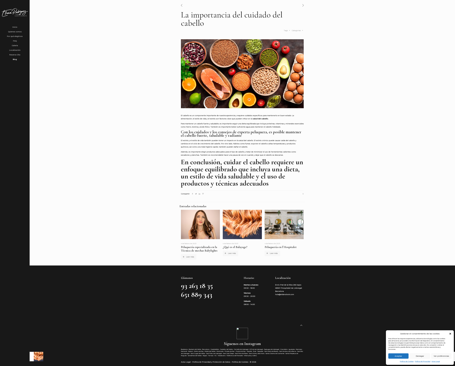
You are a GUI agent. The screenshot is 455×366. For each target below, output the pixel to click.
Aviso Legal (436, 361)
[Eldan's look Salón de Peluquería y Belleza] (15, 12)
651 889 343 (196, 294)
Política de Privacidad (422, 361)
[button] (450, 334)
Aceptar (398, 356)
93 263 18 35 (197, 285)
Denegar (420, 356)
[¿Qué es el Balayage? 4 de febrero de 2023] (36, 356)
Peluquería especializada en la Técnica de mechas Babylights (199, 248)
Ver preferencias (441, 356)
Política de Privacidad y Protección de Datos (211, 362)
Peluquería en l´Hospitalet (281, 247)
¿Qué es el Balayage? (235, 247)
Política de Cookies (407, 361)
